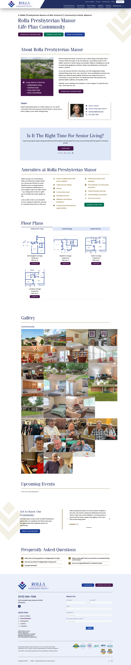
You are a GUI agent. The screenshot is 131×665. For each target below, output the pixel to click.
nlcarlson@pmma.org (96, 112)
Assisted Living (33, 87)
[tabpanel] (65, 265)
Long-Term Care (33, 90)
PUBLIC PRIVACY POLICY (24, 631)
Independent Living (34, 85)
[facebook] (19, 606)
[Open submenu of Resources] (122, 6)
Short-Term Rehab (34, 93)
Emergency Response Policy (26, 635)
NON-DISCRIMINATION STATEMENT (27, 634)
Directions (21, 602)
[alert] (65, 492)
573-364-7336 (93, 114)
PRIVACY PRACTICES (23, 632)
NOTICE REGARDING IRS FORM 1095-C (27, 637)
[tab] (37, 229)
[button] (87, 527)
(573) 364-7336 (27, 596)
